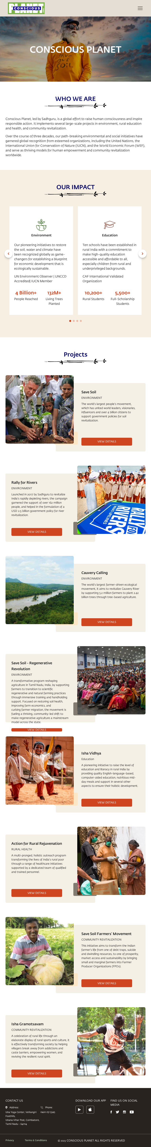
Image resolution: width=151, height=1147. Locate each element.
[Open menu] (140, 8)
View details (107, 441)
